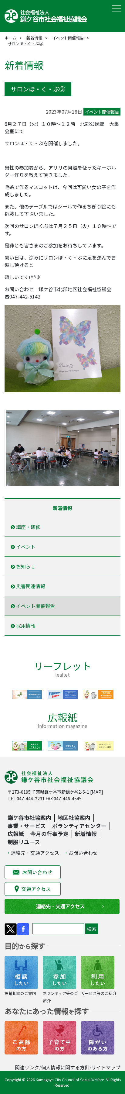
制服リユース (24, 842)
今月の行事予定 (49, 833)
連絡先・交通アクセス (35, 852)
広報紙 (16, 833)
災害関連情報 (30, 586)
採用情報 (25, 625)
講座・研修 (27, 526)
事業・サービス (27, 826)
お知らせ (25, 566)
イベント (25, 546)
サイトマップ (105, 1067)
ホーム (10, 38)
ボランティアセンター (79, 826)
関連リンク (27, 1067)
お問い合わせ (83, 852)
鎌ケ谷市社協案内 (29, 817)
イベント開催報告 (68, 38)
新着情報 (34, 38)
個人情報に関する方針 (65, 1067)
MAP (96, 792)
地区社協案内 (74, 817)
